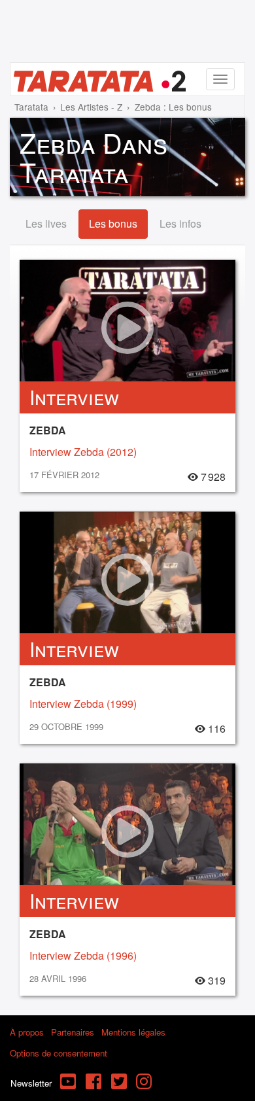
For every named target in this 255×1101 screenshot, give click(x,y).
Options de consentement (58, 1053)
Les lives (46, 223)
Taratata (31, 106)
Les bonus (113, 223)
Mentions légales (133, 1032)
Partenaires (72, 1032)
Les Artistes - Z (91, 106)
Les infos (180, 223)
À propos (27, 1032)
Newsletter (31, 1083)
